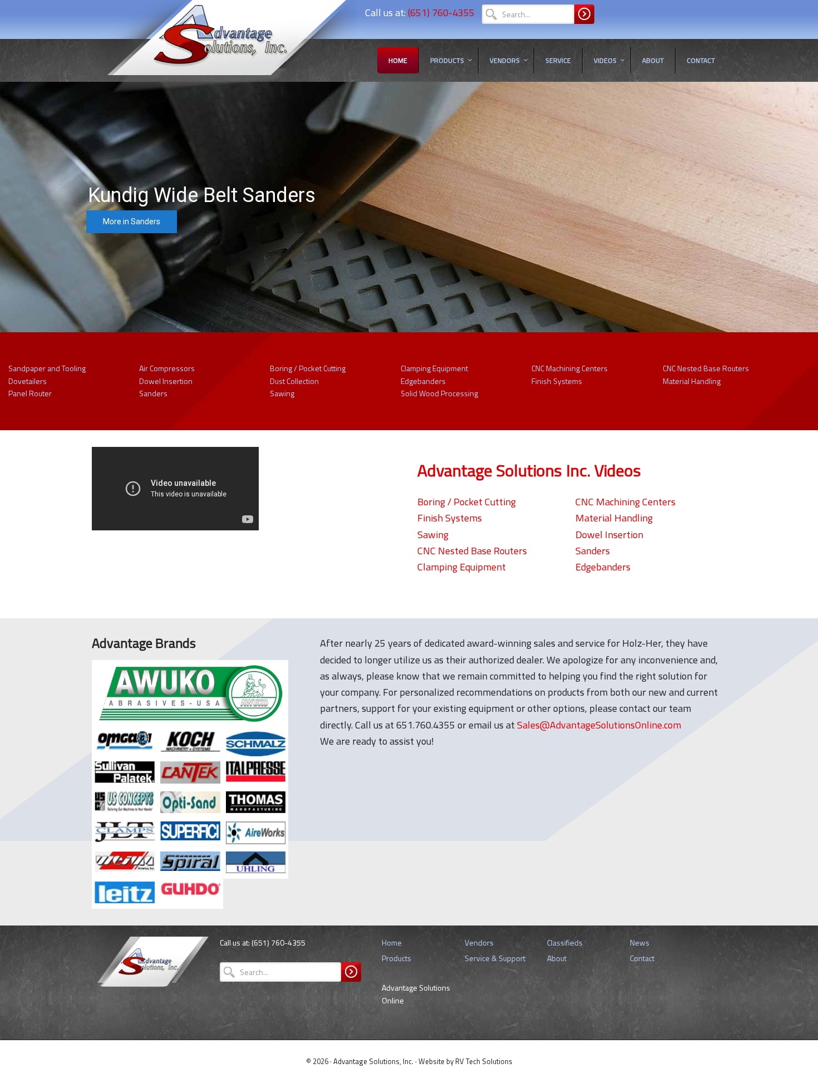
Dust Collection (294, 381)
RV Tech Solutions (484, 1061)
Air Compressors (167, 368)
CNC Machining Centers (569, 368)
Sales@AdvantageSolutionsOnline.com (599, 724)
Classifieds (565, 942)
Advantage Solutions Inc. (224, 47)
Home (392, 942)
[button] (409, 207)
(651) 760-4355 (441, 12)
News (639, 942)
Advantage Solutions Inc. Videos (529, 470)
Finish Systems (556, 381)
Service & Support (495, 958)
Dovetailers (27, 381)
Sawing (282, 393)
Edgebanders (423, 381)
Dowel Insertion (166, 381)
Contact (642, 958)
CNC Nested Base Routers (706, 368)
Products (396, 958)
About (556, 958)
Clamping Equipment (434, 368)
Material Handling (692, 381)
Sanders (153, 393)
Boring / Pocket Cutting (308, 368)
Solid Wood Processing (439, 393)
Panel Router (30, 393)
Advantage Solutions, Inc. (374, 1061)
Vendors (479, 942)
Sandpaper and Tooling (47, 368)
